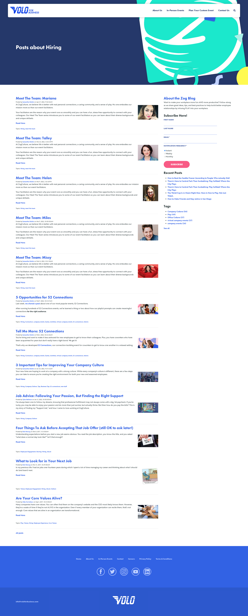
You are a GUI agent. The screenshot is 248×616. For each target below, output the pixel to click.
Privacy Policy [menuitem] (145, 559)
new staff (64, 386)
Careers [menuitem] (131, 559)
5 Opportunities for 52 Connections (44, 297)
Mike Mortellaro (28, 502)
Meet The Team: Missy (33, 257)
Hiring (23, 129)
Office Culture (176, 217)
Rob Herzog (26, 432)
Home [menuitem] (78, 559)
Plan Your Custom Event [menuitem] (201, 10)
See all (167, 228)
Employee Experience (41, 523)
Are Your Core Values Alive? (39, 498)
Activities (53, 322)
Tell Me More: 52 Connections (40, 331)
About (49, 452)
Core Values (53, 523)
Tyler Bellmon (27, 399)
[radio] (198, 150)
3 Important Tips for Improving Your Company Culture (60, 365)
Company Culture (31, 386)
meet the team (30, 129)
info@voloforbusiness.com (27, 601)
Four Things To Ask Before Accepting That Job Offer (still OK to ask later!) (74, 427)
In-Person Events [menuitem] (175, 10)
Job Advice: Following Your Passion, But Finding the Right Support (69, 395)
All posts (19, 533)
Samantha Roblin (28, 102)
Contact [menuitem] (120, 559)
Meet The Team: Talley (34, 138)
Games (47, 322)
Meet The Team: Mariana (36, 98)
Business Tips (45, 386)
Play (22, 523)
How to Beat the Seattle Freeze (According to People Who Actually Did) (199, 178)
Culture (53, 489)
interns (86, 322)
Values (23, 489)
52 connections (78, 322)
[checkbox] (198, 153)
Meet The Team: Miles (33, 217)
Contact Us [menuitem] (223, 10)
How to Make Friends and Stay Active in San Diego (189, 198)
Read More (20, 123)
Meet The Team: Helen (34, 177)
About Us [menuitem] (157, 10)
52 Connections (44, 345)
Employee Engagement (28, 452)
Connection (29, 322)
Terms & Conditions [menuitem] (164, 559)
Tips (39, 386)
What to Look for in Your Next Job (44, 461)
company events (39, 322)
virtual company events (64, 322)
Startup (39, 452)
